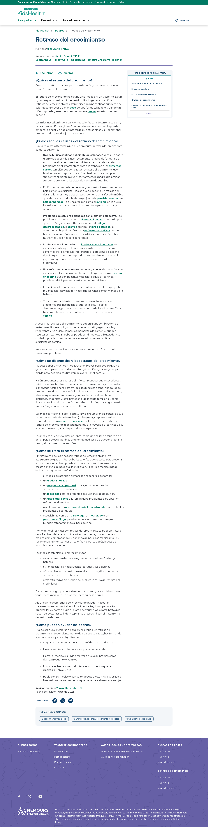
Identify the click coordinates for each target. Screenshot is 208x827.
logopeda (53, 493)
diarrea (72, 226)
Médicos (87, 2)
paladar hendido (53, 201)
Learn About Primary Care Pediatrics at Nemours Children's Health (78, 59)
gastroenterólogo (54, 519)
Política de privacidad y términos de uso (122, 751)
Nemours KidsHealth (29, 751)
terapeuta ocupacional (61, 485)
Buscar (184, 20)
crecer (92, 111)
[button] (44, 73)
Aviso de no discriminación (115, 756)
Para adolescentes (167, 762)
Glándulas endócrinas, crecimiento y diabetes (96, 719)
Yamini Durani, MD (67, 56)
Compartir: (42, 700)
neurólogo (96, 515)
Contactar (59, 767)
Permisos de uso (63, 762)
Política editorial (62, 756)
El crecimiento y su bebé (54, 719)
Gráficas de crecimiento (143, 100)
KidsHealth (42, 30)
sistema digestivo (92, 219)
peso (73, 107)
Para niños (163, 756)
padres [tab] (149, 78)
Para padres (164, 751)
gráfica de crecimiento (72, 421)
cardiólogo (78, 515)
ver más (149, 113)
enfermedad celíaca (97, 230)
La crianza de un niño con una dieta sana (149, 106)
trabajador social (57, 498)
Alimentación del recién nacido (146, 83)
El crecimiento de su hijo (143, 94)
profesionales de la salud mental (85, 507)
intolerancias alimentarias (97, 244)
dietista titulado (57, 480)
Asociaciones (61, 751)
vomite (47, 315)
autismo (101, 201)
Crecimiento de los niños (138, 719)
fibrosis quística (100, 226)
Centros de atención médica (109, 2)
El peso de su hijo (140, 89)
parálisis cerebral (107, 198)
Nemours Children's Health (65, 2)
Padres (59, 30)
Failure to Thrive (58, 48)
